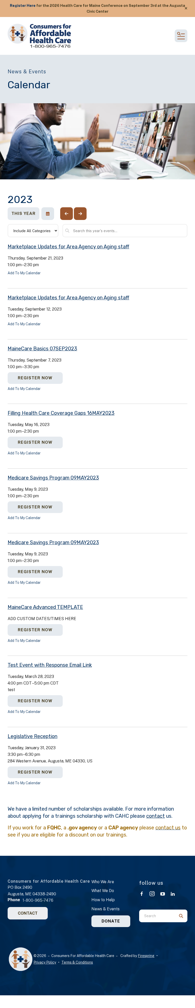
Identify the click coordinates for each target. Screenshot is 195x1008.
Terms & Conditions (77, 962)
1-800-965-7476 (38, 900)
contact (155, 816)
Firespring (146, 956)
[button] (186, 8)
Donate (111, 921)
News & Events (105, 909)
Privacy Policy (45, 962)
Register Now (35, 377)
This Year (23, 213)
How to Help (103, 899)
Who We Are (102, 881)
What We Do (102, 890)
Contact (28, 913)
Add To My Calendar (24, 273)
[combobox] (157, 916)
